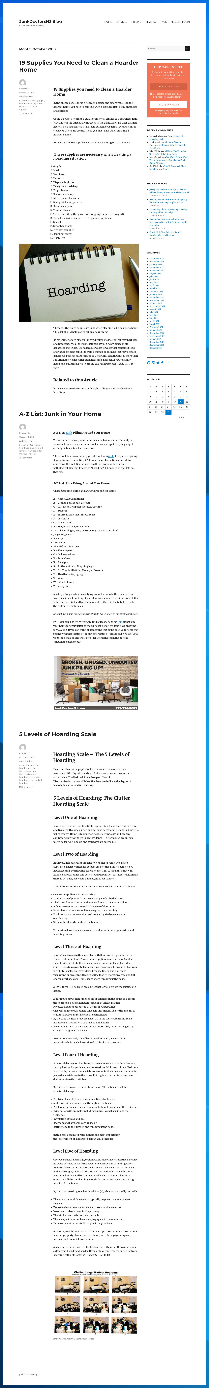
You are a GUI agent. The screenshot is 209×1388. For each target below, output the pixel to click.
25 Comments (25, 458)
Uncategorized (26, 96)
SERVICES (121, 22)
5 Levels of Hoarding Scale (57, 734)
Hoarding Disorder (27, 774)
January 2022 (155, 294)
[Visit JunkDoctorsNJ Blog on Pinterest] (148, 363)
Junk (69, 432)
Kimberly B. (24, 89)
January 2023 (155, 264)
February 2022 (156, 291)
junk (111, 456)
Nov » (181, 417)
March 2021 (154, 324)
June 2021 (154, 315)
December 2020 (156, 333)
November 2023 (156, 261)
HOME (108, 22)
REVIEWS (151, 22)
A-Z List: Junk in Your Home (60, 413)
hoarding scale (26, 780)
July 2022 (153, 276)
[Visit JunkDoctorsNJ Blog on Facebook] (162, 363)
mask (34, 106)
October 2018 (155, 348)
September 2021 (157, 306)
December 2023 (156, 258)
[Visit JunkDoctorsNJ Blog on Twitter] (158, 363)
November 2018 (156, 345)
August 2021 (155, 309)
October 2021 (155, 303)
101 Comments (25, 787)
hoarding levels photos (29, 777)
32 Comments (25, 113)
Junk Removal (25, 441)
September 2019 (156, 336)
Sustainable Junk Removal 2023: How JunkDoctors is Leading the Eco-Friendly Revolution (168, 222)
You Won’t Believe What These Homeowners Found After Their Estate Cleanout (168, 160)
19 (181, 402)
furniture (38, 445)
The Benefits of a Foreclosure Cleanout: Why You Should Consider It (167, 145)
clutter (30, 445)
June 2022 (154, 279)
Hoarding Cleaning (28, 771)
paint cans (31, 454)
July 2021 (153, 312)
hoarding (32, 103)
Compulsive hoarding (29, 765)
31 (168, 412)
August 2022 (155, 273)
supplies (23, 109)
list (30, 106)
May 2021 (153, 318)
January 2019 (155, 339)
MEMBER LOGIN (180, 22)
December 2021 (156, 297)
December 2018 (156, 342)
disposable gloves (27, 100)
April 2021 (154, 321)
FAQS (164, 22)
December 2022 (156, 267)
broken (22, 445)
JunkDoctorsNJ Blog (40, 21)
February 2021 (156, 327)
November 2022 (156, 270)
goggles (40, 100)
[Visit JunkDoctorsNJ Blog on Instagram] (153, 363)
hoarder (23, 103)
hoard (22, 448)
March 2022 (155, 288)
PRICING (136, 22)
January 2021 (155, 330)
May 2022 (154, 282)
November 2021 (156, 300)
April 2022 (154, 285)
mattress (32, 451)
